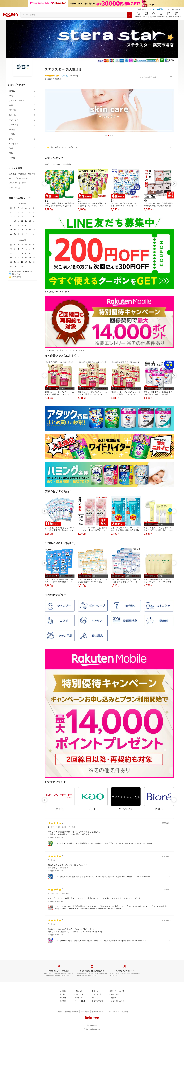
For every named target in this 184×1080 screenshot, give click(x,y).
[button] (174, 9)
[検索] (129, 15)
